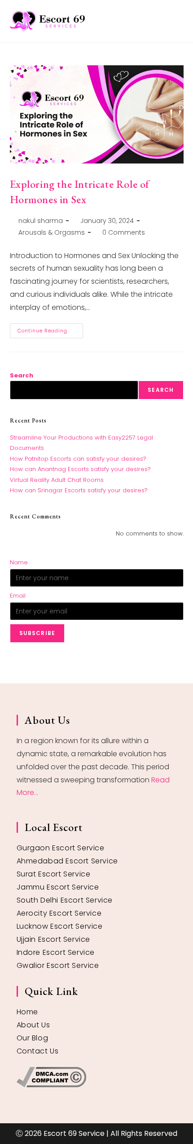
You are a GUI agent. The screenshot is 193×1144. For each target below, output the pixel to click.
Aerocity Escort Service (59, 913)
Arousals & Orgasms (51, 232)
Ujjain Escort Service (54, 939)
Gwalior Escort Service (58, 965)
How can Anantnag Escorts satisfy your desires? (80, 469)
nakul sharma (40, 220)
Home (27, 1012)
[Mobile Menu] (180, 21)
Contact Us (38, 1051)
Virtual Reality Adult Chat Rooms (57, 480)
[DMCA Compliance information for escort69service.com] (97, 1077)
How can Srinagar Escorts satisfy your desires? (79, 490)
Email (18, 595)
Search (21, 375)
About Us (33, 1025)
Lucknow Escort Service (60, 926)
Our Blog (32, 1038)
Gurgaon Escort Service (61, 848)
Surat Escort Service (54, 874)
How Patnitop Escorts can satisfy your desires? (78, 458)
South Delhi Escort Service (65, 900)
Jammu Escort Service (58, 887)
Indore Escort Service (56, 952)
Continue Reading (50, 328)
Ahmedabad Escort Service (67, 861)
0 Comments (123, 232)
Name (19, 562)
